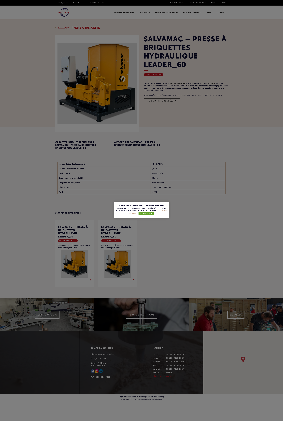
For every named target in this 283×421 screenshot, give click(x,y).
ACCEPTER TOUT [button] (146, 214)
